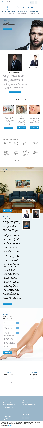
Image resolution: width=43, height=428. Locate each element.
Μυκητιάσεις (6, 156)
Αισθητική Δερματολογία (8, 407)
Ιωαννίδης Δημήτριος (7, 416)
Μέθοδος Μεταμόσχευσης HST (9, 404)
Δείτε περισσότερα (7, 29)
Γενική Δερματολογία (7, 142)
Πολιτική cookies (25, 402)
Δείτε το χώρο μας (7, 210)
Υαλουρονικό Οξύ (36, 146)
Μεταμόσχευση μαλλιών (7, 402)
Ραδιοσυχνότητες (36, 142)
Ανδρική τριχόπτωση (26, 144)
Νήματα (34, 151)
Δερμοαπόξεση (35, 144)
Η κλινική (5, 419)
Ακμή (5, 143)
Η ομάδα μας (5, 418)
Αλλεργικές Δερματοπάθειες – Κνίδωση (17, 146)
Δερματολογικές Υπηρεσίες (8, 405)
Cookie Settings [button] (4, 425)
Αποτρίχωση (35, 143)
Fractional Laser (35, 145)
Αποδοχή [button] (10, 425)
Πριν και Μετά (25, 154)
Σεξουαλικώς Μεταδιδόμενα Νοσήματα (6, 154)
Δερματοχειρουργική (17, 155)
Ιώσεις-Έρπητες (16, 142)
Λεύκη (15, 143)
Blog (33, 154)
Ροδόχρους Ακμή (6, 144)
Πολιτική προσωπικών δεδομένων (28, 404)
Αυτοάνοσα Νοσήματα (17, 144)
